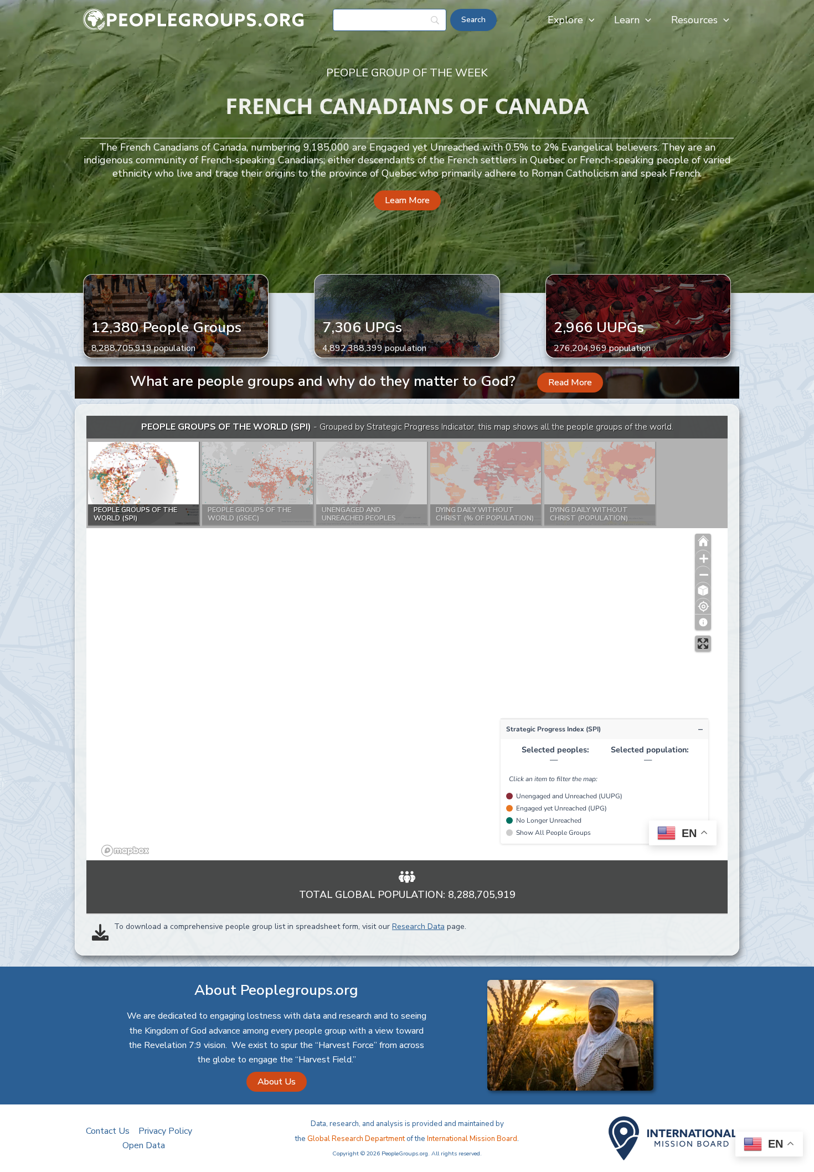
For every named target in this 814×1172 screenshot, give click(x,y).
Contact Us (108, 1131)
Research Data (418, 926)
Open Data (143, 1145)
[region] (407, 638)
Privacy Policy (165, 1131)
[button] (589, 20)
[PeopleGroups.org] (194, 19)
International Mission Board (472, 1139)
